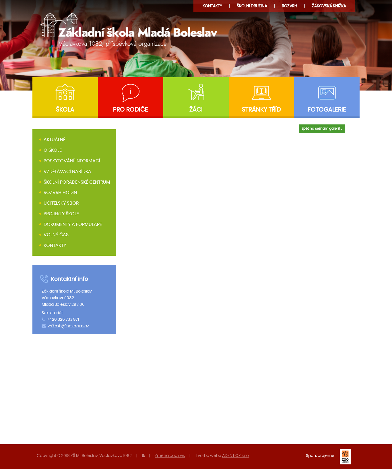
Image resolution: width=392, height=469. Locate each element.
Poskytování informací (72, 161)
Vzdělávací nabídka (67, 171)
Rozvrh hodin (60, 192)
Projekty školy (61, 214)
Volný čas (56, 235)
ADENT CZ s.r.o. (235, 455)
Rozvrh (289, 6)
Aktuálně (54, 140)
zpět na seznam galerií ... (322, 128)
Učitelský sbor (61, 203)
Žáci (196, 110)
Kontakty (212, 6)
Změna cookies (170, 455)
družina (252, 6)
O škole (53, 150)
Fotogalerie (327, 110)
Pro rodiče (130, 110)
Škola (65, 110)
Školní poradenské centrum (77, 182)
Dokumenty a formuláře (73, 224)
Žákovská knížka (329, 6)
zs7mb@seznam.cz (68, 326)
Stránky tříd (261, 110)
